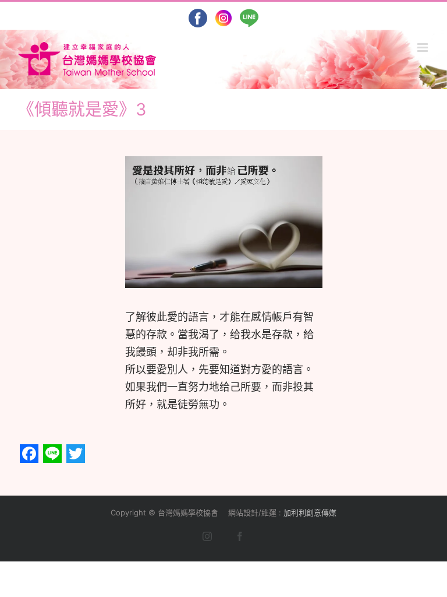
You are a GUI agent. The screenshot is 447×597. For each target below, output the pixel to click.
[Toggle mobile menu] (423, 47)
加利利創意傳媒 (309, 512)
